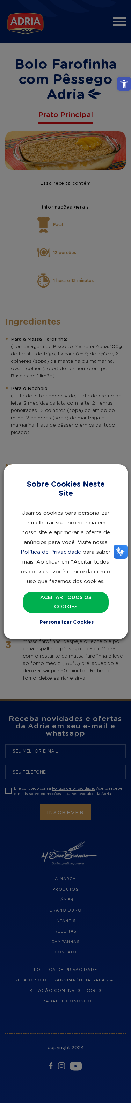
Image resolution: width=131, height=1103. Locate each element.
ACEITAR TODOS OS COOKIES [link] (65, 602)
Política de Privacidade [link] (51, 552)
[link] (124, 84)
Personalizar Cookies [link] (66, 622)
